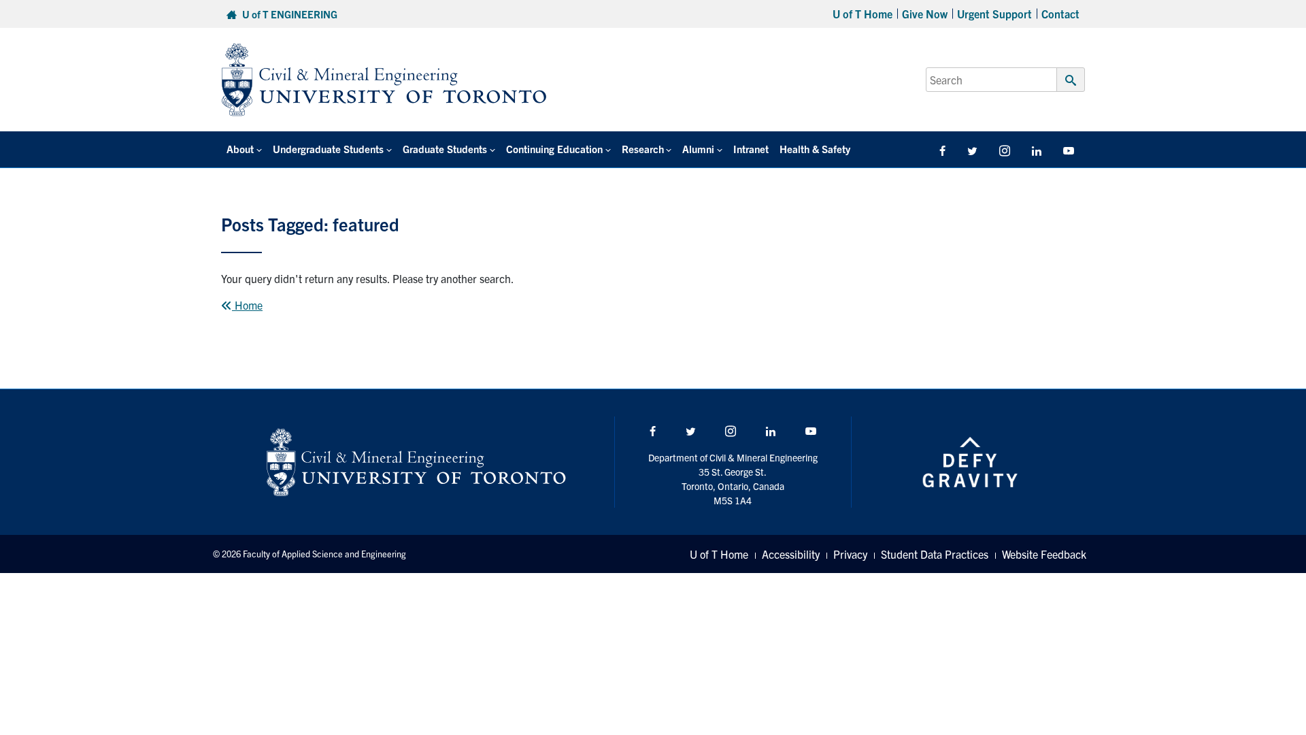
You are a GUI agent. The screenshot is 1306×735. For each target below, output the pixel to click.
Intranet (751, 148)
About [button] (240, 148)
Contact (1060, 13)
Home (247, 305)
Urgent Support (994, 13)
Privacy (850, 554)
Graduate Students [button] (445, 148)
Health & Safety (815, 148)
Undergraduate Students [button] (328, 148)
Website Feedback (1044, 554)
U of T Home (862, 13)
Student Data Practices (934, 554)
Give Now (925, 13)
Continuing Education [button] (554, 148)
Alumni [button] (698, 148)
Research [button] (643, 148)
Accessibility (791, 554)
